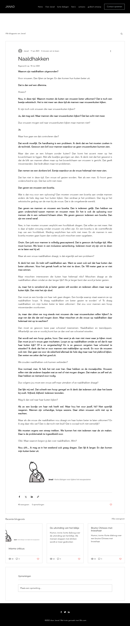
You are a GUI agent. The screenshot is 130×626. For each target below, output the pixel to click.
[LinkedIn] (69, 612)
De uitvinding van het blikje (64, 528)
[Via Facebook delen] (19, 497)
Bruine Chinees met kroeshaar (101, 529)
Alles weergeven (118, 519)
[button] (121, 34)
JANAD (10, 6)
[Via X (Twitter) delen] (25, 497)
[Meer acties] (110, 50)
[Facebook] (61, 612)
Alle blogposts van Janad (15, 33)
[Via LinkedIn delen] (32, 497)
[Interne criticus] (24, 534)
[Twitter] (65, 612)
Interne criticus (17, 548)
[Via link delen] (38, 497)
